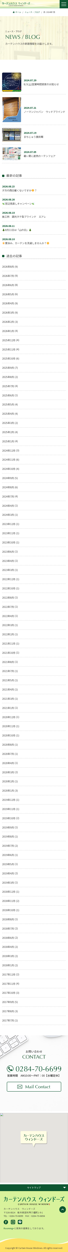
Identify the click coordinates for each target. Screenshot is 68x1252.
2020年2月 (8, 781)
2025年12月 (8, 340)
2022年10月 (8, 588)
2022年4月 (8, 616)
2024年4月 (8, 505)
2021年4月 (8, 689)
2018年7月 (8, 928)
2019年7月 (8, 845)
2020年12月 (8, 717)
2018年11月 (8, 901)
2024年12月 (8, 450)
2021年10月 (8, 652)
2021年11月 (8, 643)
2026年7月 (8, 276)
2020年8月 (8, 744)
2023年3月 (8, 570)
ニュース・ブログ (32, 12)
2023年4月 (8, 561)
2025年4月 (8, 413)
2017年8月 (8, 1011)
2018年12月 (8, 891)
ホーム (18, 12)
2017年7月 (8, 1020)
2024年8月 (8, 487)
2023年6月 (8, 551)
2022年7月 (8, 607)
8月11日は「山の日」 (15, 228)
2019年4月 (8, 873)
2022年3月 (8, 625)
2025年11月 (8, 349)
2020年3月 (8, 772)
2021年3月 (8, 698)
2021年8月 (8, 662)
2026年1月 (8, 331)
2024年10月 (8, 469)
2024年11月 (8, 459)
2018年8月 (8, 919)
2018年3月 (8, 956)
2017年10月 (8, 992)
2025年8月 (8, 377)
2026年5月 (8, 294)
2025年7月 (8, 386)
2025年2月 (8, 432)
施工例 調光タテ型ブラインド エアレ (24, 214)
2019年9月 (8, 827)
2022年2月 (8, 634)
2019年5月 (8, 864)
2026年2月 (8, 321)
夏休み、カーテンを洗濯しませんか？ (24, 241)
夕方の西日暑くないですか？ (19, 188)
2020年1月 (8, 790)
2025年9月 (8, 367)
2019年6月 (8, 855)
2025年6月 (8, 395)
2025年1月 (8, 441)
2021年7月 (8, 671)
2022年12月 (8, 579)
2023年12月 (8, 524)
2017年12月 (8, 974)
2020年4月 (8, 763)
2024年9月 (8, 478)
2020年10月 (8, 735)
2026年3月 (8, 312)
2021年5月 (8, 680)
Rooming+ (9, 1228)
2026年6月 (8, 285)
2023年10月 (8, 542)
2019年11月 (8, 809)
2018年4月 (8, 947)
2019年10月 (8, 818)
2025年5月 (8, 404)
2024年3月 (8, 514)
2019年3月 (8, 882)
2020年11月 (8, 726)
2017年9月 (8, 1002)
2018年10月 (8, 910)
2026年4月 (8, 303)
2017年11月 (8, 983)
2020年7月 (8, 754)
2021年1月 (8, 708)
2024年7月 (8, 496)
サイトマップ (34, 1187)
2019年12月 (8, 799)
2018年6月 (8, 937)
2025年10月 (8, 358)
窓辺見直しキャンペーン (17, 201)
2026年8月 (8, 266)
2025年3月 (8, 423)
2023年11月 (8, 533)
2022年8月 (8, 597)
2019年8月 (8, 836)
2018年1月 (8, 965)
